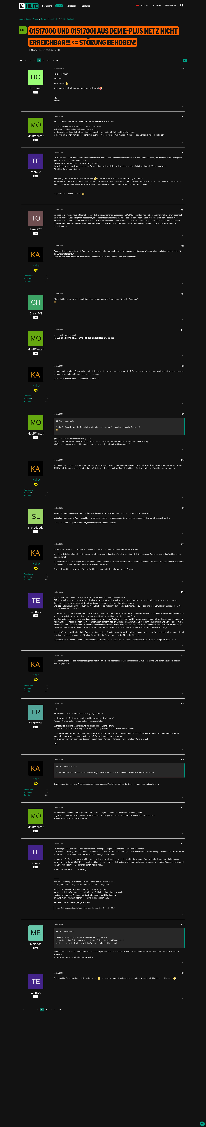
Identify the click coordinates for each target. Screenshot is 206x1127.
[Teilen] (185, 60)
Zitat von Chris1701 (67, 421)
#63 (183, 152)
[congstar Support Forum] (29, 5)
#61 (183, 68)
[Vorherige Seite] (21, 60)
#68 (183, 366)
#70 (183, 460)
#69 (183, 414)
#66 (183, 294)
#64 (183, 209)
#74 (183, 655)
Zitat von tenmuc (66, 931)
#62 (183, 116)
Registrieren (170, 5)
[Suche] (182, 5)
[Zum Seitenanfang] (202, 1124)
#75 (183, 703)
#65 (183, 246)
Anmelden (157, 5)
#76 (183, 759)
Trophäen (27, 278)
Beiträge (27, 281)
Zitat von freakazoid (67, 766)
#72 (183, 544)
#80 (183, 973)
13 (53, 60)
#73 (183, 592)
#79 (183, 924)
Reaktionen (28, 276)
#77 (183, 807)
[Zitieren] (182, 106)
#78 (183, 843)
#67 (183, 330)
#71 (183, 508)
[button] (142, 5)
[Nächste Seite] (57, 60)
